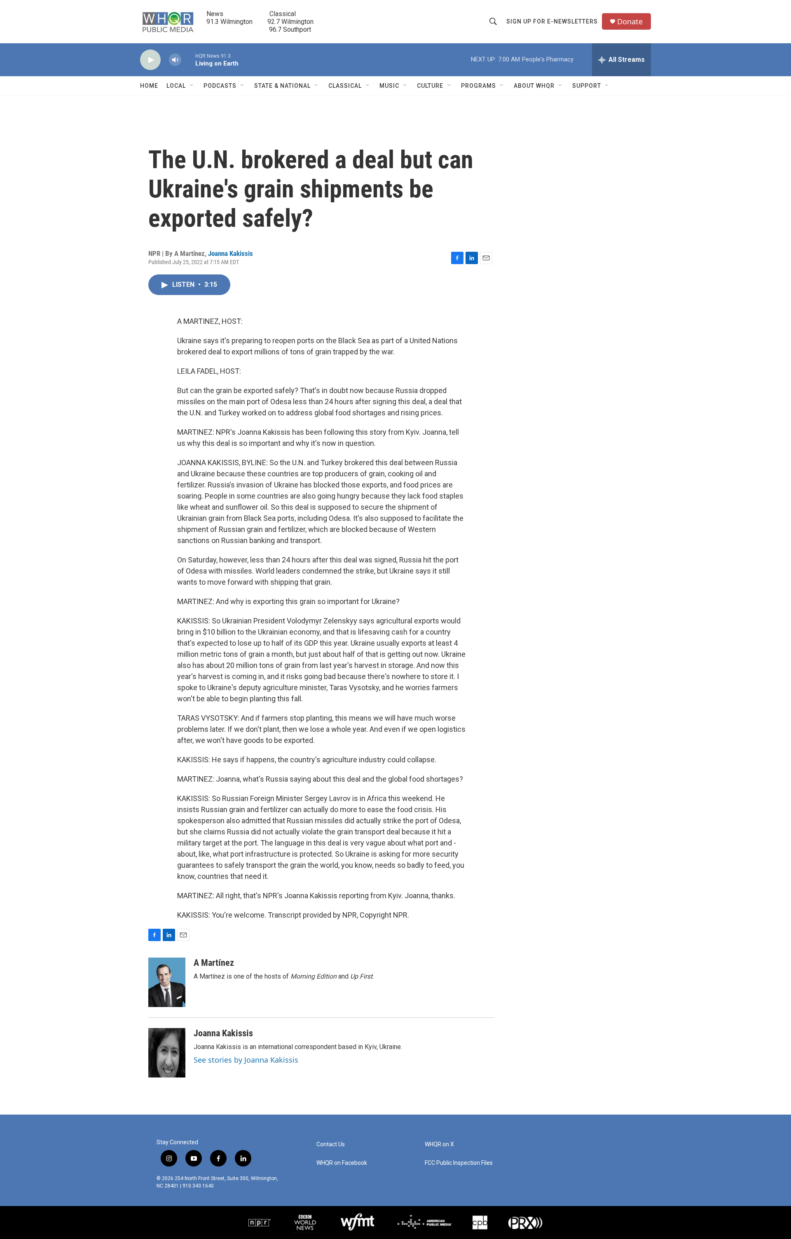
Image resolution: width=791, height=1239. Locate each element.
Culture (430, 85)
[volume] (175, 60)
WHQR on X (439, 1144)
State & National (282, 85)
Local (176, 85)
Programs (478, 85)
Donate (630, 21)
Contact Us (330, 1144)
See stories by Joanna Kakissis (246, 1060)
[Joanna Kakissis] (166, 1052)
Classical (345, 85)
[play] (150, 60)
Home (149, 85)
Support (586, 85)
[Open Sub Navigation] (192, 85)
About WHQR (534, 85)
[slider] (188, 59)
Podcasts (220, 85)
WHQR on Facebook (341, 1163)
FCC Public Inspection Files (459, 1163)
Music (389, 85)
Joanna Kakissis (230, 253)
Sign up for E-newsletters (552, 21)
